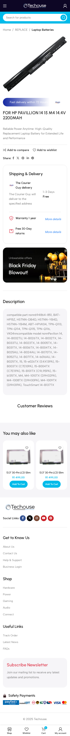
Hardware (9, 587)
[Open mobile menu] (5, 6)
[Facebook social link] (13, 158)
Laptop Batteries (43, 30)
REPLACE (21, 30)
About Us (8, 546)
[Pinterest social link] (22, 158)
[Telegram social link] (32, 158)
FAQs (6, 648)
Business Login (12, 566)
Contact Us (10, 553)
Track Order (10, 635)
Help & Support (12, 560)
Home (7, 30)
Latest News (10, 642)
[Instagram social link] (37, 518)
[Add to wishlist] (26, 447)
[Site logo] (35, 5)
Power (7, 594)
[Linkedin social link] (27, 158)
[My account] (65, 6)
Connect (8, 614)
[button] (19, 484)
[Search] (63, 17)
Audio (6, 607)
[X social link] (17, 158)
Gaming (8, 601)
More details (53, 219)
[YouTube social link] (44, 518)
